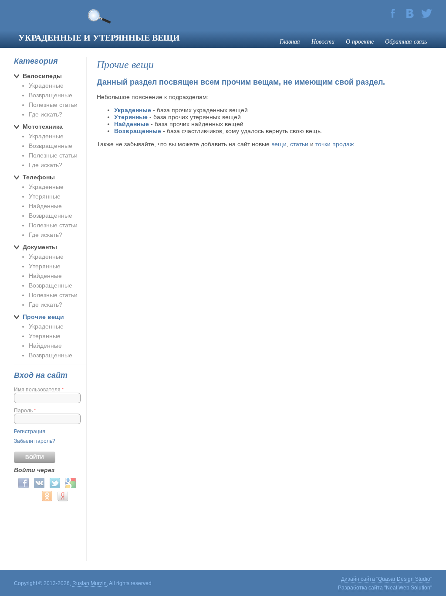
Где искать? (45, 114)
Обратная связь (406, 41)
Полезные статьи (53, 104)
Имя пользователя (39, 390)
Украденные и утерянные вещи (99, 37)
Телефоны (39, 177)
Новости (322, 41)
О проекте (360, 41)
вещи (279, 143)
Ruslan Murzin (89, 583)
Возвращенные (50, 95)
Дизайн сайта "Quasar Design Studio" (386, 579)
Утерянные (45, 196)
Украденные (46, 85)
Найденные (45, 205)
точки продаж (334, 143)
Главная (290, 41)
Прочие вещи (43, 316)
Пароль (25, 411)
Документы (40, 246)
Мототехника (43, 126)
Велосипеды (42, 75)
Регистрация (29, 431)
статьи (299, 143)
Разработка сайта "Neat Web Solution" (385, 588)
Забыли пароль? (34, 441)
